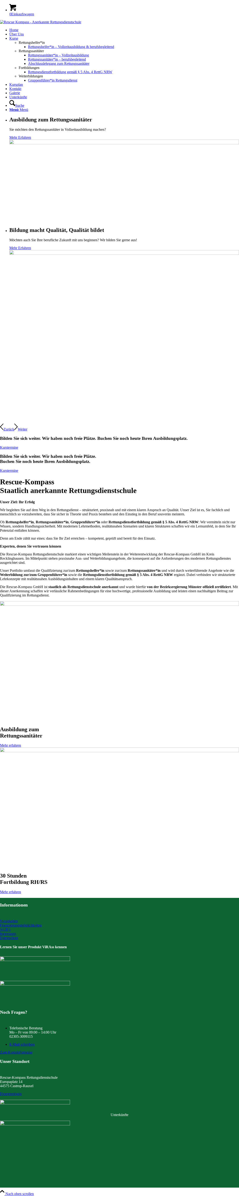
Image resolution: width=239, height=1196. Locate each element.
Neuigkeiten (9, 921)
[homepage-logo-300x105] (35, 960)
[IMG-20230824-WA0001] (35, 984)
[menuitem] (124, 30)
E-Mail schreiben (22, 1044)
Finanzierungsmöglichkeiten (21, 925)
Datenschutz (9, 938)
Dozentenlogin (11, 1094)
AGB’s (5, 929)
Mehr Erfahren (20, 137)
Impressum (8, 934)
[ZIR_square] (35, 1124)
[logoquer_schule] (40, 22)
